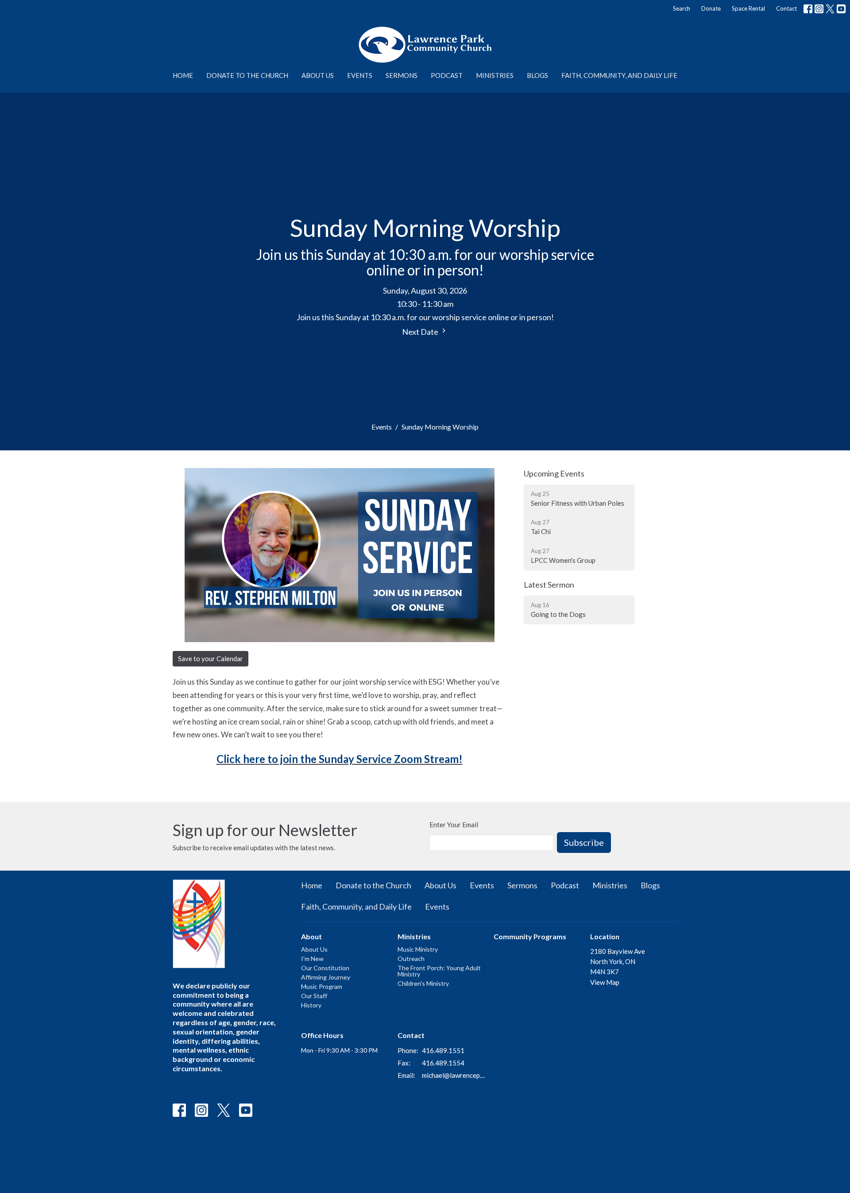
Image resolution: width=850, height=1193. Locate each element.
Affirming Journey (325, 977)
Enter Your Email (453, 825)
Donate (711, 8)
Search (681, 8)
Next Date (421, 332)
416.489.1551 (443, 1050)
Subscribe (584, 842)
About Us (317, 75)
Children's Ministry (423, 983)
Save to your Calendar (210, 658)
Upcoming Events (554, 473)
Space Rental (748, 8)
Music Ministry (418, 949)
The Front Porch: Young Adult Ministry (439, 971)
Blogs (537, 75)
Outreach (411, 958)
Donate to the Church (247, 75)
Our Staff (314, 995)
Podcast (447, 75)
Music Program (321, 986)
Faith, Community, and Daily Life (619, 75)
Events (359, 75)
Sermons (401, 75)
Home (183, 75)
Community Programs (530, 936)
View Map (604, 982)
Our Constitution (325, 968)
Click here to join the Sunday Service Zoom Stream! (339, 758)
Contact (786, 8)
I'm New (312, 958)
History (311, 1005)
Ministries (495, 75)
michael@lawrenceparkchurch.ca (453, 1075)
